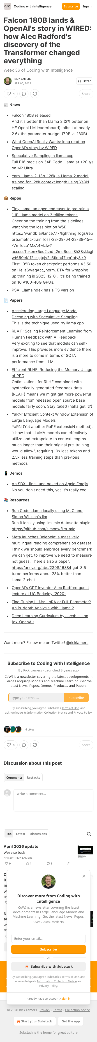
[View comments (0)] (23, 93)
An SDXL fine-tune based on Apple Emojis (50, 484)
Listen (87, 81)
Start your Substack (36, 1021)
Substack (26, 1032)
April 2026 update (21, 846)
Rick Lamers (22, 78)
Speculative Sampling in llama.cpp (42, 155)
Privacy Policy (48, 986)
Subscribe (71, 6)
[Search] (88, 833)
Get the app (71, 1021)
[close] (84, 876)
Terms (57, 1010)
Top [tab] (9, 834)
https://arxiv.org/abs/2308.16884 (41, 567)
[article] (48, 855)
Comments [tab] (14, 778)
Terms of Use (70, 977)
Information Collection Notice (57, 981)
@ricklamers (77, 642)
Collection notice (77, 1010)
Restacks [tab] (33, 778)
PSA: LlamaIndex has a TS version (43, 290)
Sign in (87, 6)
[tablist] (23, 777)
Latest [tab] (20, 834)
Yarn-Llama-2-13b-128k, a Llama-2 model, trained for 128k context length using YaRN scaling (50, 182)
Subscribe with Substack (52, 966)
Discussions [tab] (38, 834)
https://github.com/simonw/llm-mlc (43, 529)
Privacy (45, 1010)
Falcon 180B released (31, 115)
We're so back (14, 852)
